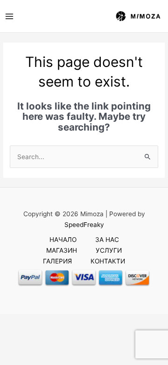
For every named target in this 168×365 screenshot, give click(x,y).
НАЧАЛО (63, 239)
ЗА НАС (107, 239)
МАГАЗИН (61, 250)
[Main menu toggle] (9, 16)
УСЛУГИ (109, 250)
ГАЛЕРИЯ (57, 261)
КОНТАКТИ (108, 261)
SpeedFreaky (84, 224)
